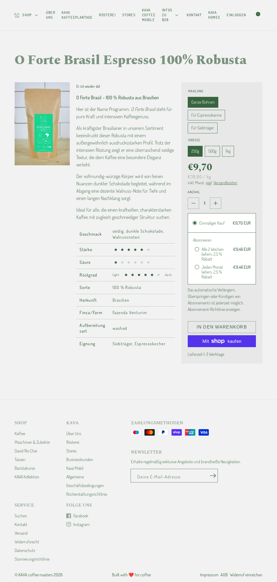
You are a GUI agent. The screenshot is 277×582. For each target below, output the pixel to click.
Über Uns (50, 14)
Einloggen (236, 14)
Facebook (80, 515)
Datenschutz (25, 550)
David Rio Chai (26, 450)
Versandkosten (225, 182)
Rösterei (107, 14)
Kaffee (20, 433)
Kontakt (194, 14)
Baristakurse (25, 468)
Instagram (81, 524)
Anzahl (194, 192)
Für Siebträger (202, 127)
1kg (228, 151)
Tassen (20, 459)
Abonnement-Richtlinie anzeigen (214, 309)
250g (195, 151)
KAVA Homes (214, 14)
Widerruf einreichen (246, 574)
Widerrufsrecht (27, 541)
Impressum (209, 574)
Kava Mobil (74, 468)
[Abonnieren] (212, 476)
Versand (21, 533)
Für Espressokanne (206, 115)
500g (212, 151)
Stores (129, 14)
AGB (224, 574)
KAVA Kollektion (27, 476)
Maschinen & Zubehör (32, 442)
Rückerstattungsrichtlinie (86, 494)
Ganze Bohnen (203, 102)
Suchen (21, 515)
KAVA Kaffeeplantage (77, 14)
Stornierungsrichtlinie (32, 559)
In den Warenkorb (222, 327)
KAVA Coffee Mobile (149, 15)
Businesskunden (79, 459)
